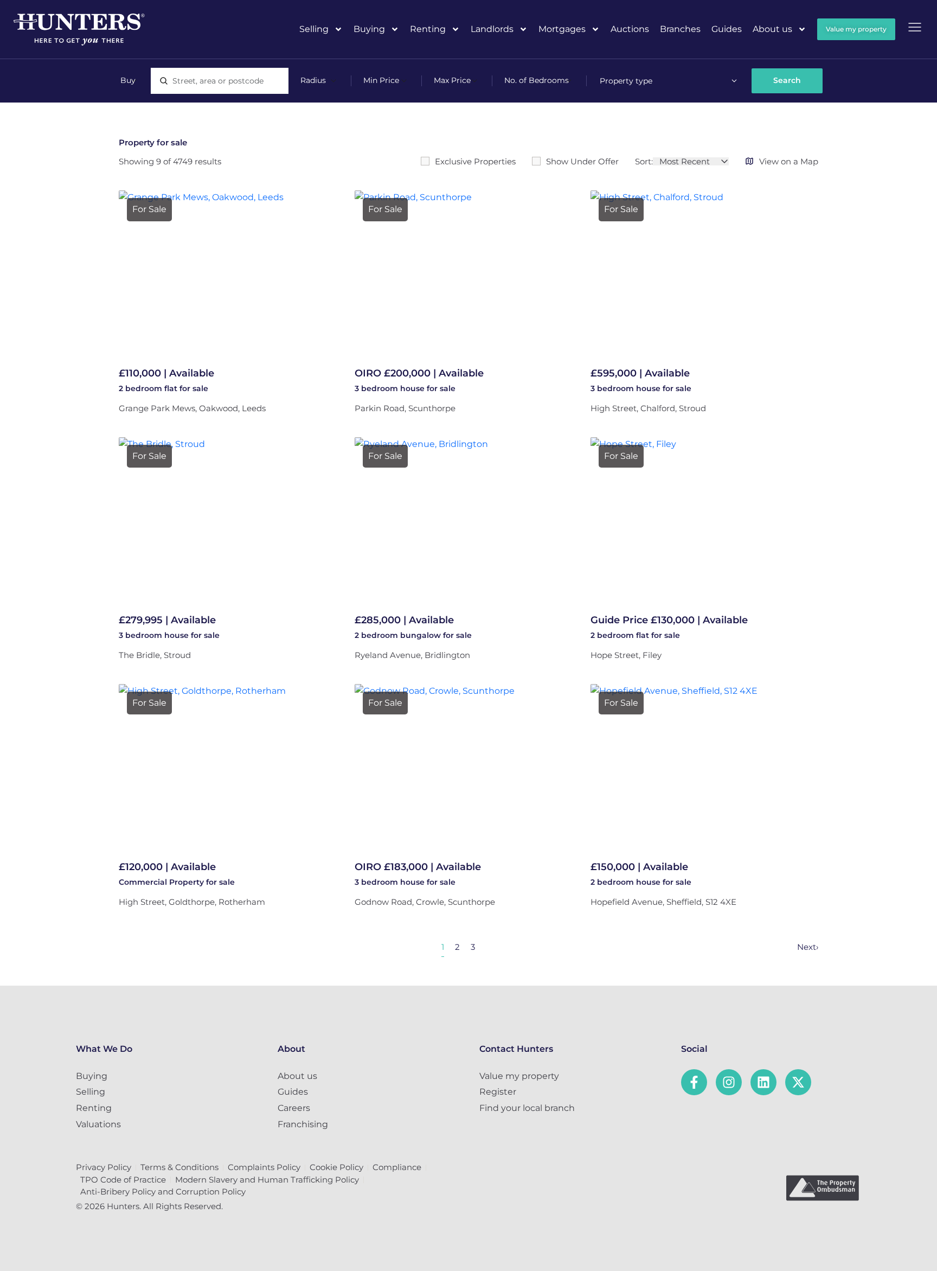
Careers (294, 1108)
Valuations (98, 1124)
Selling (314, 29)
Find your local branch (527, 1108)
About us (772, 29)
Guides (726, 29)
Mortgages (562, 29)
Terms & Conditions (179, 1167)
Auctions (630, 29)
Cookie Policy (336, 1167)
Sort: (644, 161)
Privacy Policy (103, 1167)
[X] (798, 1082)
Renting (428, 29)
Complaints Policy (264, 1167)
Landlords (492, 29)
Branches (680, 29)
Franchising (303, 1124)
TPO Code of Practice (123, 1179)
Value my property (519, 1076)
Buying (369, 29)
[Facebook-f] (694, 1082)
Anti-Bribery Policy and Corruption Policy (163, 1191)
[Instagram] (729, 1082)
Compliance (397, 1167)
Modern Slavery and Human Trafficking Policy (267, 1179)
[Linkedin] (763, 1082)
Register (497, 1092)
